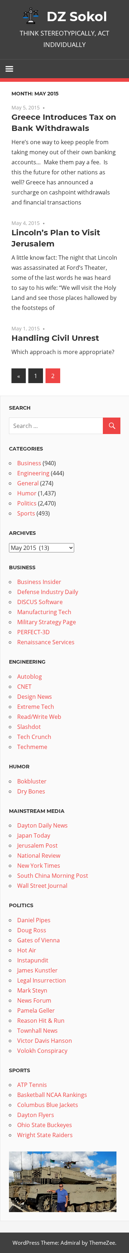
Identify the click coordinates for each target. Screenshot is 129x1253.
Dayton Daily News (42, 825)
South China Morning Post (52, 876)
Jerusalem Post (37, 845)
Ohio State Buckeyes (44, 1125)
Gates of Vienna (38, 940)
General (28, 483)
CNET (24, 687)
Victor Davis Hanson (44, 1041)
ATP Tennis (32, 1085)
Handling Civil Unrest (55, 338)
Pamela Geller (36, 1010)
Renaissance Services (46, 642)
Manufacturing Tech (44, 612)
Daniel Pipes (34, 920)
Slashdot (29, 727)
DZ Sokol (77, 16)
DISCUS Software (40, 602)
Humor (27, 493)
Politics (27, 503)
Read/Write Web (39, 717)
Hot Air (26, 950)
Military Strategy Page (46, 622)
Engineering (33, 473)
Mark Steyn (32, 990)
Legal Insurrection (41, 980)
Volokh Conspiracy (42, 1051)
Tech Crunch (34, 737)
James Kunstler (37, 970)
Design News (34, 697)
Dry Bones (31, 791)
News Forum (34, 1000)
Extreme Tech (35, 707)
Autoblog (29, 676)
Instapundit (32, 960)
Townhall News (37, 1031)
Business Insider (39, 582)
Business (29, 463)
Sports (26, 513)
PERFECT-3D (33, 632)
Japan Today (33, 835)
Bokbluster (32, 781)
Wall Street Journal (42, 886)
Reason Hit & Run (40, 1020)
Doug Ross (31, 930)
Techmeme (32, 747)
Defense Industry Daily (47, 592)
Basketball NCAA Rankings (52, 1095)
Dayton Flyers (35, 1115)
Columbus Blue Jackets (47, 1105)
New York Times (38, 866)
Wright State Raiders (45, 1135)
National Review (38, 855)
